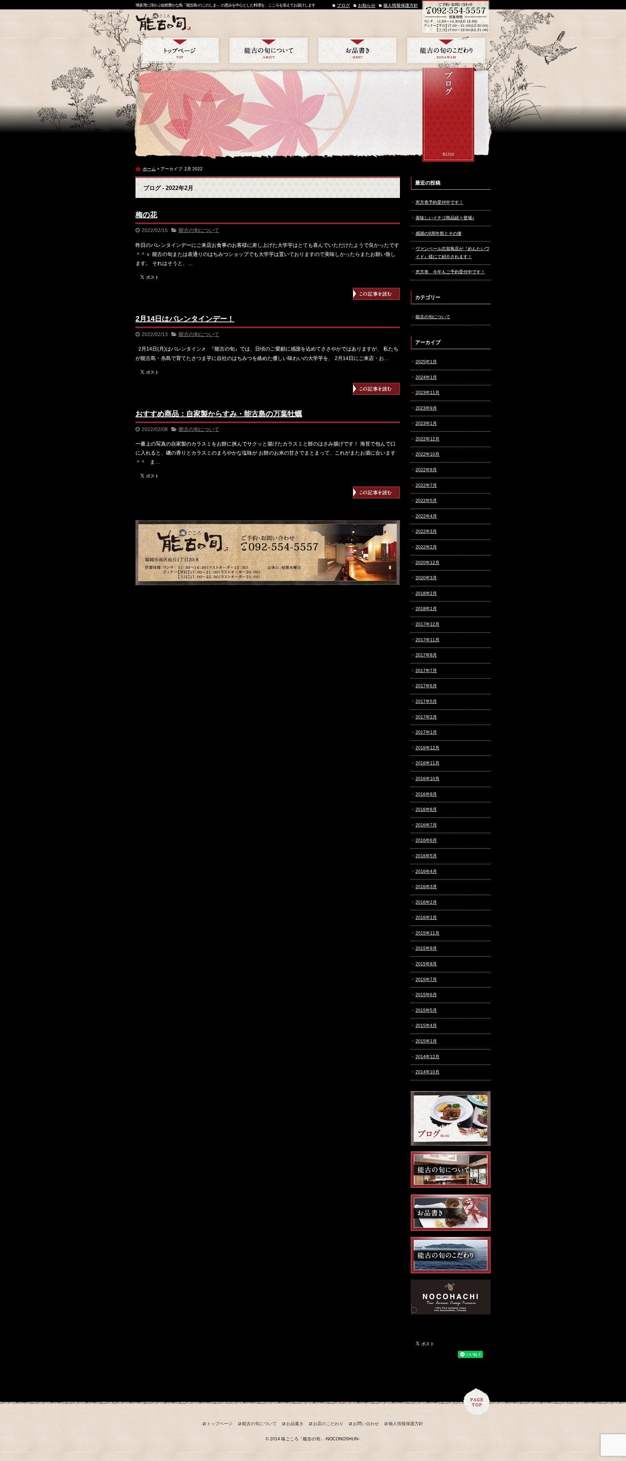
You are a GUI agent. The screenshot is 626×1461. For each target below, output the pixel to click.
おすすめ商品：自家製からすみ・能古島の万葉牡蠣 (218, 414)
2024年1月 (426, 377)
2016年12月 (427, 747)
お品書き (357, 50)
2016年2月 (426, 902)
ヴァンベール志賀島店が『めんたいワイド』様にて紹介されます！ (452, 252)
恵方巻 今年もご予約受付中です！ (450, 271)
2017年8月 (426, 655)
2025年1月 (426, 361)
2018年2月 (426, 593)
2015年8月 (426, 964)
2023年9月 (426, 408)
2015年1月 (426, 1041)
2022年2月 (426, 547)
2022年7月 (426, 485)
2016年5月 (426, 855)
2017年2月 (426, 717)
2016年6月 (426, 840)
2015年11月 (427, 933)
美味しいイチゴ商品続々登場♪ (445, 217)
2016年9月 (426, 794)
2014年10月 (427, 1072)
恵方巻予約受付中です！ (439, 202)
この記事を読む (376, 294)
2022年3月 (426, 531)
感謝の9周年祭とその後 (439, 233)
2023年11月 (427, 392)
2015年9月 (426, 948)
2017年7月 (426, 670)
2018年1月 (426, 608)
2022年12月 (427, 439)
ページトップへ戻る (477, 1401)
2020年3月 (426, 577)
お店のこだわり (446, 50)
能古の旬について (268, 50)
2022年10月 (427, 454)
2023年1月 (426, 423)
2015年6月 (426, 994)
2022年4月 (426, 516)
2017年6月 (426, 685)
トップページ (179, 50)
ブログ (343, 5)
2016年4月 (426, 871)
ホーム (149, 168)
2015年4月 (426, 1025)
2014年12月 (427, 1056)
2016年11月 (427, 763)
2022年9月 (426, 469)
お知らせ (366, 5)
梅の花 (146, 215)
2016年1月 (426, 917)
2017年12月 (427, 624)
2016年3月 (426, 886)
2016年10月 (427, 778)
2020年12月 (427, 562)
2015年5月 (426, 1010)
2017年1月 (426, 732)
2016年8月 (426, 809)
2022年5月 (426, 500)
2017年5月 (426, 701)
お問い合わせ (366, 1423)
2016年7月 (426, 825)
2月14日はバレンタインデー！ (184, 319)
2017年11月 (427, 639)
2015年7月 (426, 979)
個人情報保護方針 (400, 5)
